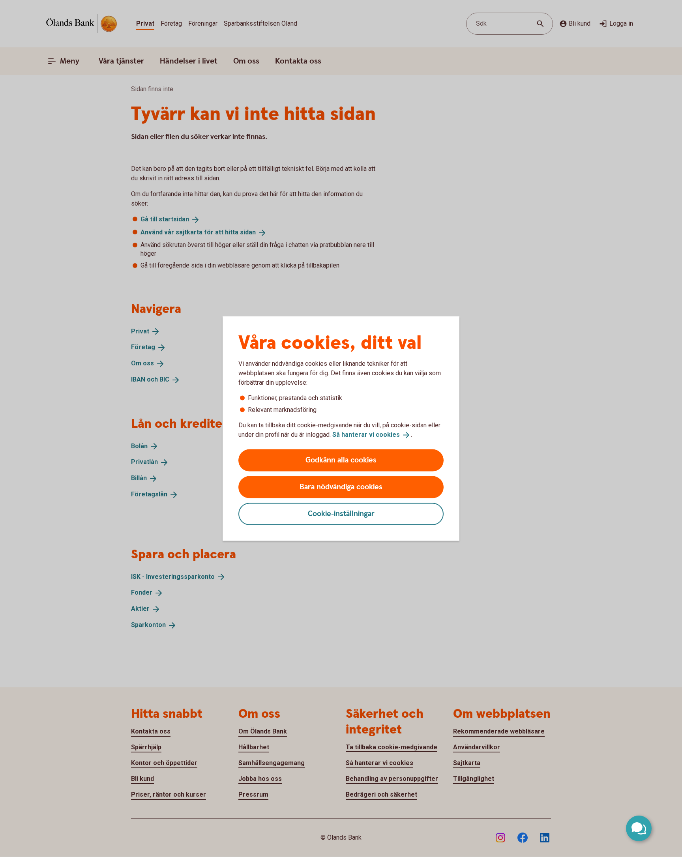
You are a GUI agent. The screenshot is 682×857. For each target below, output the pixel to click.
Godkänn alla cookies (341, 460)
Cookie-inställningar (341, 513)
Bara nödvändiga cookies (341, 487)
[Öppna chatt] (639, 828)
